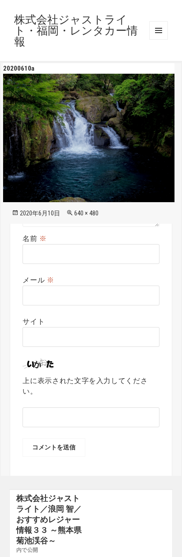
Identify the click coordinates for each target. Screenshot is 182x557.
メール (38, 280)
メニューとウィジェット (158, 30)
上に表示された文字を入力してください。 (85, 385)
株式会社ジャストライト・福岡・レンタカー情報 (76, 30)
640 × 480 (86, 213)
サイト (34, 321)
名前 (35, 238)
